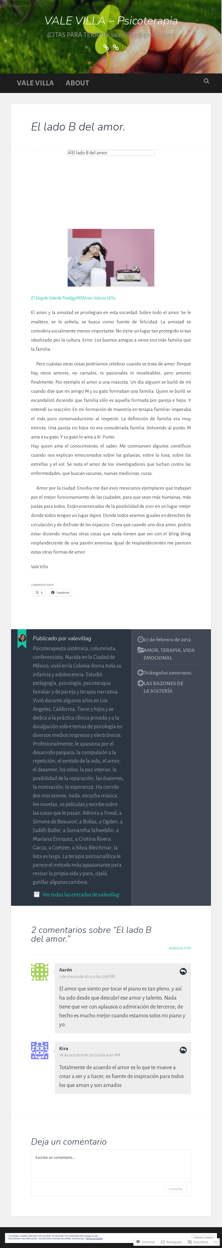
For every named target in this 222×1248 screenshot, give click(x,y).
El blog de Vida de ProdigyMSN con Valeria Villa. (73, 298)
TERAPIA (170, 650)
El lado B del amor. (78, 127)
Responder (183, 971)
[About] (115, 46)
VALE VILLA (35, 83)
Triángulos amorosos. (168, 673)
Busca (206, 80)
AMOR (151, 650)
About (77, 83)
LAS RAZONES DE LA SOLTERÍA (163, 687)
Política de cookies (94, 1238)
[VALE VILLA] (106, 46)
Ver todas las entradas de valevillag (80, 895)
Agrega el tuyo (180, 948)
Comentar (176, 1189)
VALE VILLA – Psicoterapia (111, 21)
